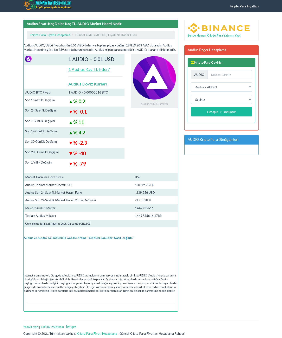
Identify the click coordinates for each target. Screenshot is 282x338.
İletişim (71, 327)
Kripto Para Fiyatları (244, 6)
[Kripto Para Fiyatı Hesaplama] (47, 5)
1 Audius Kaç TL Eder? (89, 69)
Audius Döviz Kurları (87, 83)
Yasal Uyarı (31, 327)
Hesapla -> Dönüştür (221, 112)
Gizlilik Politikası (52, 327)
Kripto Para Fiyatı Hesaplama (97, 333)
